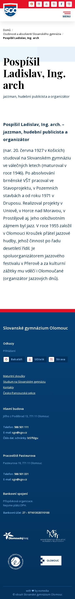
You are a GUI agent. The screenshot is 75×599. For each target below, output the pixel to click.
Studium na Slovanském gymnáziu (24, 382)
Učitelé (46, 4)
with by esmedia (37, 591)
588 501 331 (21, 474)
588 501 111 (21, 427)
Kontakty (8, 387)
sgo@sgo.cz (19, 432)
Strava (54, 4)
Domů (8, 30)
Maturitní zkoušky (14, 376)
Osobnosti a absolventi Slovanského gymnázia (33, 34)
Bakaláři (39, 4)
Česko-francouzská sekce (19, 393)
